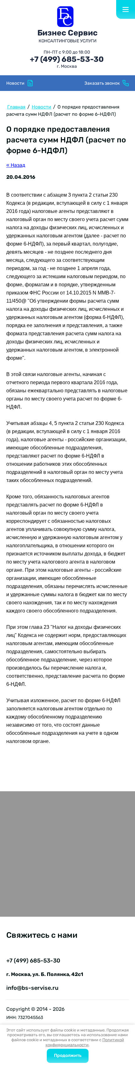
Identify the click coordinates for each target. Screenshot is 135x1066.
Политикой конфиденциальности (85, 1042)
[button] (105, 83)
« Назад (15, 165)
